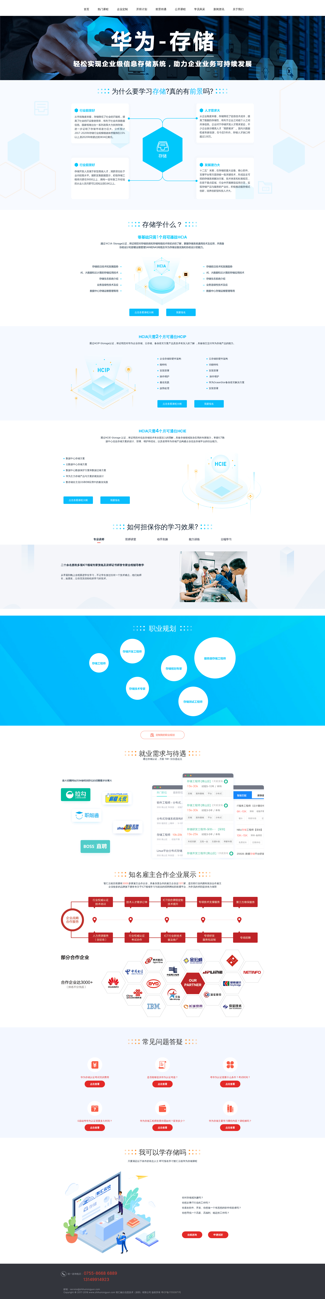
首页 (86, 9)
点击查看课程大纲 (144, 312)
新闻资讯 (218, 9)
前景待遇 (161, 9)
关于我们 (238, 9)
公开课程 (180, 9)
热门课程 (103, 9)
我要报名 (181, 312)
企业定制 (122, 9)
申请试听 (218, 1234)
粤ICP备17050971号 (171, 1292)
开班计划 (141, 9)
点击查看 (95, 1083)
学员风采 (199, 9)
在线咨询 (192, 1234)
